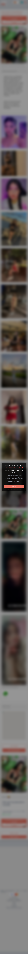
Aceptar (14, 486)
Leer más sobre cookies (14, 489)
